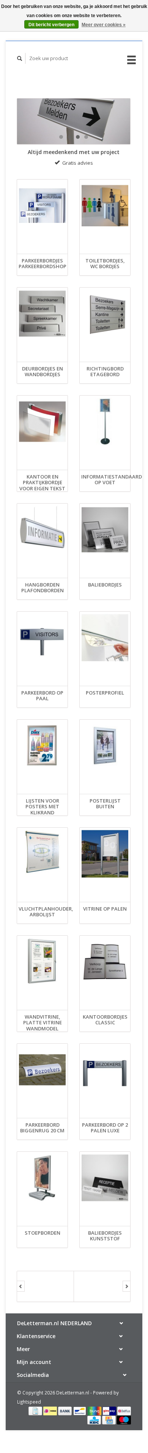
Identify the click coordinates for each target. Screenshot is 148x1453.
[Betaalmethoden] (35, 1410)
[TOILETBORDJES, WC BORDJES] (105, 206)
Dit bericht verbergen (51, 24)
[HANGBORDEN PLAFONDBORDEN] (42, 530)
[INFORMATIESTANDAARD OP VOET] (105, 422)
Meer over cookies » (104, 24)
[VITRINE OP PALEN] (105, 854)
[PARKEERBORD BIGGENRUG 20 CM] (42, 1070)
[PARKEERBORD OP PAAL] (42, 638)
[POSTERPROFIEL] (105, 638)
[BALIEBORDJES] (105, 530)
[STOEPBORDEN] (42, 1178)
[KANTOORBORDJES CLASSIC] (105, 962)
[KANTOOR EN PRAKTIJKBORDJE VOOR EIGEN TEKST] (42, 422)
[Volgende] (127, 1286)
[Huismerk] (45, 1286)
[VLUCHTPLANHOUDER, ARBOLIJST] (42, 854)
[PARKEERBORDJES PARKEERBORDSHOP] (42, 206)
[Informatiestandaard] (73, 121)
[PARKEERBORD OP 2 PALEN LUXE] (105, 1070)
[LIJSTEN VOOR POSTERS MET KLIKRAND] (42, 746)
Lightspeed (29, 1402)
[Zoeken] (19, 58)
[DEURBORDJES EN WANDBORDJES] (42, 314)
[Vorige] (21, 1286)
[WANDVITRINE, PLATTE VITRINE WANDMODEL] (42, 962)
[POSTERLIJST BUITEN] (105, 746)
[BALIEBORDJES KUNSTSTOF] (105, 1178)
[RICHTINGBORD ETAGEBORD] (105, 314)
